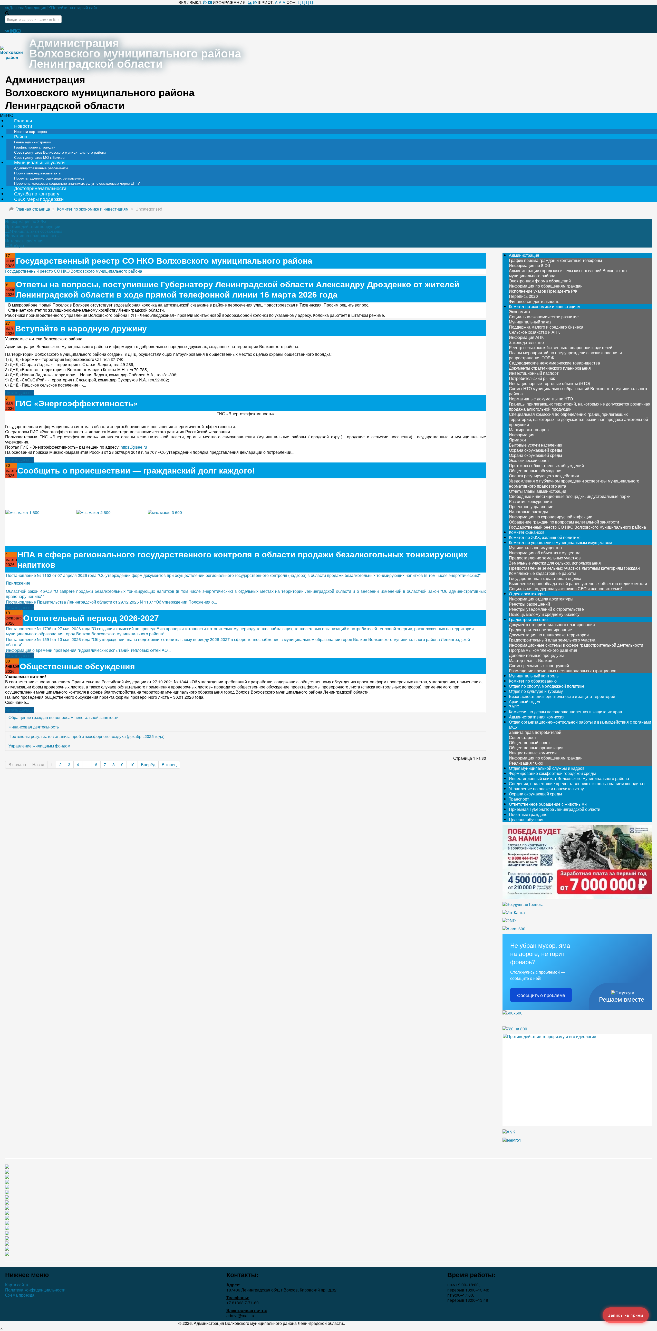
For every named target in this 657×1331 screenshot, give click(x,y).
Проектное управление (531, 506)
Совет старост (522, 737)
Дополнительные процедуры (536, 655)
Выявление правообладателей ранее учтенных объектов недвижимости (578, 583)
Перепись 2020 (523, 296)
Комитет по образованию (533, 681)
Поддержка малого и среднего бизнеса (546, 327)
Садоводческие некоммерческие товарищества (554, 363)
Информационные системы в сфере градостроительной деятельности (576, 645)
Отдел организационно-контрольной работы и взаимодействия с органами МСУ (580, 724)
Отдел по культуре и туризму (536, 691)
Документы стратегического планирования (550, 368)
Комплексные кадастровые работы (542, 573)
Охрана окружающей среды (535, 450)
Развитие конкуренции (530, 501)
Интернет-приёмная (24, 240)
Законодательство (526, 342)
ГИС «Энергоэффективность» (76, 403)
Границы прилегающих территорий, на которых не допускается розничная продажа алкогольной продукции (579, 406)
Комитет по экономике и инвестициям (545, 306)
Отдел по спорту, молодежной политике (546, 686)
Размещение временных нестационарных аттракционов (562, 671)
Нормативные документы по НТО (541, 399)
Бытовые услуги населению (535, 445)
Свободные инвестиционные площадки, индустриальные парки (570, 496)
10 (132, 764)
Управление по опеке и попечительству (546, 789)
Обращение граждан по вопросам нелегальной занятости (63, 717)
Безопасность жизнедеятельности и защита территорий (562, 696)
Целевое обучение (527, 819)
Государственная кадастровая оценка (545, 578)
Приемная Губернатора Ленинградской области (554, 809)
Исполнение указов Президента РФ (543, 291)
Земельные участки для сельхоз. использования (555, 563)
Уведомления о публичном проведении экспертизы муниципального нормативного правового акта (574, 483)
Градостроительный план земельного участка (552, 640)
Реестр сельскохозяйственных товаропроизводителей (560, 347)
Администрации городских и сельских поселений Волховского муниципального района (568, 273)
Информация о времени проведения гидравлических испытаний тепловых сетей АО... (88, 650)
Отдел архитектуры (527, 594)
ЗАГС (514, 706)
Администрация (524, 255)
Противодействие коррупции (32, 226)
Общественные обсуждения (77, 666)
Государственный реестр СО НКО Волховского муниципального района (164, 260)
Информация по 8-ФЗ (25, 221)
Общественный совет (529, 742)
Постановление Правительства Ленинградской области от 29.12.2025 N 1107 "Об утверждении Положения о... (111, 602)
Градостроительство (528, 619)
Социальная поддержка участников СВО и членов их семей (566, 588)
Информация (521, 435)
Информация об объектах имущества (545, 553)
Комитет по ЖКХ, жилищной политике (545, 537)
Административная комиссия (537, 717)
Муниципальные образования (35, 231)
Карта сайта (16, 1284)
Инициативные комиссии (533, 753)
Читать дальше (19, 393)
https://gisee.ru (134, 447)
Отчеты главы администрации (537, 491)
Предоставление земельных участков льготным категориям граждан (574, 568)
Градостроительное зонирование (540, 630)
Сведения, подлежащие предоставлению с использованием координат (577, 783)
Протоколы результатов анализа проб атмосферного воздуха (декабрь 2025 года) (86, 736)
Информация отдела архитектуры (541, 599)
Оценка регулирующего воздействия (544, 476)
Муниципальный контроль (533, 676)
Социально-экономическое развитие (544, 317)
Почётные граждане (528, 814)
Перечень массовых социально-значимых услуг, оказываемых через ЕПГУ (77, 183)
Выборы (16, 245)
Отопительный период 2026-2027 (91, 618)
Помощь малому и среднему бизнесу (544, 614)
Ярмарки (517, 440)
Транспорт (519, 799)
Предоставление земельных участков (545, 558)
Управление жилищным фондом (39, 746)
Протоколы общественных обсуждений (546, 465)
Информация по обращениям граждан (546, 286)
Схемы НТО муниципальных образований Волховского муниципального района (578, 391)
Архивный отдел (524, 701)
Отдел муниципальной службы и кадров (547, 768)
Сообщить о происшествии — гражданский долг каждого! (136, 470)
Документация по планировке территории (549, 635)
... (87, 764)
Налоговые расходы (528, 512)
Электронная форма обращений (540, 281)
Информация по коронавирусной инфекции (550, 517)
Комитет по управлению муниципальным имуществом (560, 542)
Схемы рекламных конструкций (539, 665)
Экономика (519, 311)
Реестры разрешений (529, 604)
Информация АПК (526, 337)
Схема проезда (19, 1295)
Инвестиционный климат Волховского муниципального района (569, 778)
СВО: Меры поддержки (39, 199)
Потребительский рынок (532, 378)
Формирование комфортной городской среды (552, 773)
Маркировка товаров (529, 429)
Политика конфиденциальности (35, 1290)
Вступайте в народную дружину (81, 328)
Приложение (18, 583)
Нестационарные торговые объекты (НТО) (549, 383)
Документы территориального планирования (552, 624)
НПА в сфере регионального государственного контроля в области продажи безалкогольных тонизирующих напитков (242, 559)
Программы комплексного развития (543, 650)
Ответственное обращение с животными (548, 804)
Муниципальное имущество (535, 547)
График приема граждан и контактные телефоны (555, 260)
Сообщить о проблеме (541, 995)
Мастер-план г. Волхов (530, 660)
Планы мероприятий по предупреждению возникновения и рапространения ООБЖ (565, 355)
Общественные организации (536, 748)
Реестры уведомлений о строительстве (546, 609)
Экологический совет (529, 460)
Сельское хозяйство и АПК (534, 332)
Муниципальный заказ (530, 322)
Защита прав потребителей (535, 732)
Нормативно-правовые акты (32, 235)
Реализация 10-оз (526, 763)
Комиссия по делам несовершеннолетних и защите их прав (565, 712)
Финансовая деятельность (33, 727)
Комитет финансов (527, 532)
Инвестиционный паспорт (533, 373)
